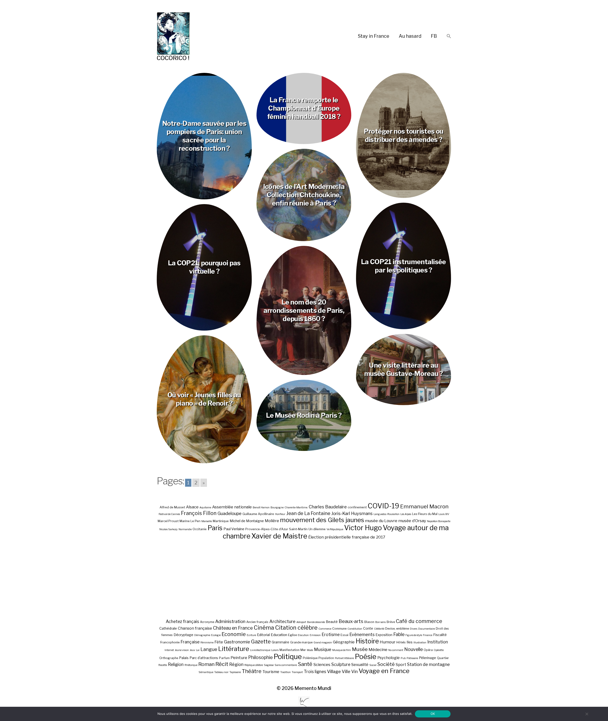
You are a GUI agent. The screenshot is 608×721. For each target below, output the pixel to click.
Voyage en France (384, 670)
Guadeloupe (230, 513)
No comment (395, 650)
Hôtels (401, 642)
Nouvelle (413, 649)
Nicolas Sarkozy (168, 529)
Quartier (443, 658)
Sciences (321, 664)
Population (326, 658)
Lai (198, 650)
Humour (387, 642)
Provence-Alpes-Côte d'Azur (266, 529)
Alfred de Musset (172, 507)
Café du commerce (419, 621)
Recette (162, 665)
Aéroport (301, 622)
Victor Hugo (363, 528)
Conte (368, 628)
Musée (360, 649)
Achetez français (182, 621)
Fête (218, 642)
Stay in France (373, 36)
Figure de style (413, 635)
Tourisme (270, 671)
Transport (297, 672)
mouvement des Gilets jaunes (322, 520)
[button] (448, 36)
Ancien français (257, 622)
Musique (322, 649)
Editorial (263, 635)
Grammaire (280, 642)
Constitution (354, 628)
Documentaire (426, 628)
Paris (215, 528)
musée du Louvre (381, 520)
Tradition (285, 672)
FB (434, 36)
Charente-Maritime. (296, 507)
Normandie (185, 529)
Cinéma (264, 627)
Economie (234, 634)
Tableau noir (221, 672)
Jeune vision (182, 650)
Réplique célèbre (253, 665)
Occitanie (200, 529)
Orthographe (168, 658)
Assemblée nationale (232, 507)
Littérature (233, 648)
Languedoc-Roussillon (386, 514)
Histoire (367, 641)
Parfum (224, 658)
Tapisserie (235, 672)
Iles (410, 642)
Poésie (365, 656)
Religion (176, 664)
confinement (357, 507)
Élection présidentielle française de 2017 (346, 537)
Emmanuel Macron (424, 506)
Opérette (439, 650)
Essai (344, 635)
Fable (398, 634)
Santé (305, 664)
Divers (413, 628)
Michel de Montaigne (247, 521)
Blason (369, 622)
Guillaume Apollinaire (258, 514)
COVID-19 (383, 506)
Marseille (206, 521)
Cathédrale (168, 628)
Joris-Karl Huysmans (352, 513)
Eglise (292, 635)
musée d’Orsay (412, 520)
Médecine (378, 649)
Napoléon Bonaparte (438, 521)
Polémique (310, 658)
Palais (184, 658)
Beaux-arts (351, 621)
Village (334, 671)
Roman (206, 664)
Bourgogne (277, 507)
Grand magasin (323, 642)
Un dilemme (317, 529)
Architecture (282, 621)
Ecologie (216, 635)
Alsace (192, 507)
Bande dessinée (316, 622)
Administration (230, 621)
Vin (354, 671)
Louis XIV (443, 514)
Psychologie (388, 657)
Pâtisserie (412, 658)
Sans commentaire (286, 665)
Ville (346, 671)
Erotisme (331, 634)
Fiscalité (440, 635)
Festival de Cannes (169, 514)
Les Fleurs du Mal (424, 514)
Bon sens (380, 622)
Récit (221, 664)
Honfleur (280, 514)
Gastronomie (237, 641)
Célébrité (379, 628)
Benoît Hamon (261, 507)
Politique (288, 656)
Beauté (332, 622)
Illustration (419, 642)
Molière (272, 520)
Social (372, 665)
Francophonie (170, 642)
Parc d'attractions (204, 658)
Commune (339, 628)
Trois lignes (315, 671)
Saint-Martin (298, 529)
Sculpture (340, 664)
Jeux (192, 650)
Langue (208, 649)
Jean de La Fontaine (308, 513)
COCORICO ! (173, 58)
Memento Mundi (312, 688)
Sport (401, 664)
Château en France (233, 628)
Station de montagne (428, 664)
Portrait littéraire (344, 658)
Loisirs (275, 650)
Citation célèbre (296, 627)
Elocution (303, 635)
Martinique (221, 521)
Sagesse (269, 665)
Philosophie (260, 657)
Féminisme (207, 642)
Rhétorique (191, 665)
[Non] (586, 714)
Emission (315, 635)
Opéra (428, 650)
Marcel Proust (168, 521)
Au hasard (410, 36)
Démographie (202, 635)
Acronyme (207, 622)
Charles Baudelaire (328, 507)
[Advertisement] (304, 579)
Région (236, 664)
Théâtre (251, 671)
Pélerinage (427, 658)
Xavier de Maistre (279, 536)
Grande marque (301, 642)
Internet (169, 650)
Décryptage (183, 634)
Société (386, 664)
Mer (303, 650)
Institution (437, 641)
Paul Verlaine (233, 529)
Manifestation (289, 650)
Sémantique (206, 672)
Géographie (344, 642)
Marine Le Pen (190, 521)
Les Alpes (405, 514)
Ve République (335, 529)
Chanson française (195, 628)
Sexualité (359, 664)
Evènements (362, 634)
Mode (310, 650)
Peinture (239, 657)
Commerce (324, 628)
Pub (403, 658)
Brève (391, 622)
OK (433, 714)
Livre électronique (260, 650)
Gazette (261, 641)
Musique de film (341, 650)
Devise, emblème (397, 628)
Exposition (383, 635)
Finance (427, 635)
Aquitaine (205, 507)
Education (279, 634)
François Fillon (199, 513)
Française (190, 641)
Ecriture (251, 635)
